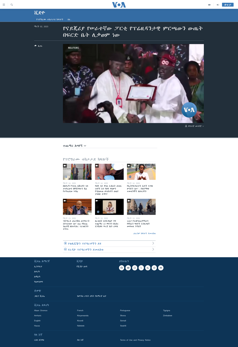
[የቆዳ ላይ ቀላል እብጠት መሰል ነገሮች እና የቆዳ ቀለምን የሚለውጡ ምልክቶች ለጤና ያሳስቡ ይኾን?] (109, 172)
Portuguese (125, 310)
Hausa (37, 325)
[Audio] (218, 5)
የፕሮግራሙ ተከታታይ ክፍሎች (49, 19)
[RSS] (147, 267)
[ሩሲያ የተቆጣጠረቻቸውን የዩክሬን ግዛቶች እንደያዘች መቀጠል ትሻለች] (141, 207)
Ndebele (80, 325)
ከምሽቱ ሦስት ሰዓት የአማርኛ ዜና (91, 296)
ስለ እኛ (80, 340)
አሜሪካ (37, 277)
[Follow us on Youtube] (128, 267)
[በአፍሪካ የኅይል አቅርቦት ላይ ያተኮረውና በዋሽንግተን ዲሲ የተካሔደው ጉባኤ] (77, 172)
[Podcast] (154, 267)
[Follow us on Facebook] (121, 267)
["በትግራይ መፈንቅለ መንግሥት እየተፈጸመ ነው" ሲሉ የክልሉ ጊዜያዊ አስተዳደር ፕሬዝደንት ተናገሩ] (77, 207)
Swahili (123, 325)
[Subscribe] (160, 267)
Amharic (37, 315)
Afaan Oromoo (40, 310)
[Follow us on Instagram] (134, 267)
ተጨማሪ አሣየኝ (73, 146)
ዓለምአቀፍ (38, 282)
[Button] (38, 46)
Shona (123, 315)
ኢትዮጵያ (38, 266)
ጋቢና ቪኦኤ (39, 296)
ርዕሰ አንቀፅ (39, 340)
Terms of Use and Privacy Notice (135, 340)
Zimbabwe (167, 315)
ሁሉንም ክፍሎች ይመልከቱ (145, 233)
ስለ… (70, 19)
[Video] (209, 5)
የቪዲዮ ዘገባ (82, 266)
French (80, 310)
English (37, 320)
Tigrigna (166, 310)
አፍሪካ (37, 271)
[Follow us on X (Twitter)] (141, 267)
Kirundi (80, 320)
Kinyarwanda (82, 315)
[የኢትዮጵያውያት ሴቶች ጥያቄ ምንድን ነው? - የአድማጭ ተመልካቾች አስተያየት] (141, 172)
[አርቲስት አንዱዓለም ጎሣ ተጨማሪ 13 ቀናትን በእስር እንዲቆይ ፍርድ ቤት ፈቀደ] (109, 207)
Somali (123, 320)
